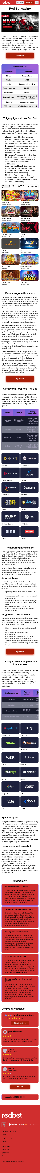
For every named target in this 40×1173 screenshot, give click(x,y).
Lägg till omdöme (20, 1023)
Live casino (13, 186)
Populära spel (4, 186)
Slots (32, 186)
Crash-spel (22, 186)
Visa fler (20, 1086)
